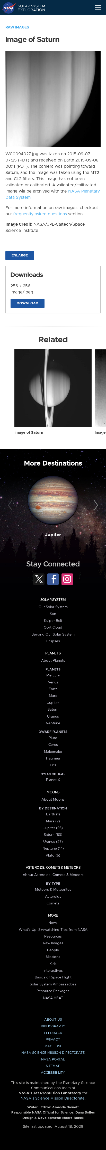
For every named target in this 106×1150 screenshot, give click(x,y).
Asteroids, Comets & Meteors (53, 867)
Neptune (53, 723)
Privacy (53, 1039)
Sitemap (53, 1066)
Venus (53, 682)
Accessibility (53, 1072)
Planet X (53, 780)
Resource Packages (53, 991)
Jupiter (53, 535)
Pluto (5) (53, 855)
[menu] (98, 8)
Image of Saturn (28, 432)
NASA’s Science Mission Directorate (53, 1098)
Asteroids (53, 896)
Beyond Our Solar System (53, 634)
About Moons (53, 799)
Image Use (53, 1046)
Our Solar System (53, 607)
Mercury (53, 675)
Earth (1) (53, 814)
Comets (53, 903)
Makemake (53, 752)
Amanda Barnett (65, 1107)
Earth (53, 689)
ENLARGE (20, 255)
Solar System (53, 600)
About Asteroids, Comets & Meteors (53, 875)
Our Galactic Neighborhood (28, 20)
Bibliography (53, 1026)
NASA (7, 8)
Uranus (53, 716)
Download (27, 303)
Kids (53, 964)
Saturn (53, 709)
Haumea (53, 758)
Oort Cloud (53, 627)
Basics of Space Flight (53, 977)
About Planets (53, 660)
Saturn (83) (53, 835)
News (53, 923)
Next (95, 505)
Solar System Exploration (28, 8)
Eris (53, 765)
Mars (53, 696)
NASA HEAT (53, 998)
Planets (52, 653)
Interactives (53, 970)
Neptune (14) (53, 848)
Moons (53, 792)
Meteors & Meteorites (53, 889)
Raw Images (17, 27)
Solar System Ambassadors (53, 984)
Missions (53, 957)
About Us (53, 1019)
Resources (53, 936)
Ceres (53, 745)
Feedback (53, 1033)
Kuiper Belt (53, 621)
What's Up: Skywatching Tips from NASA (53, 930)
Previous (11, 505)
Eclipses (53, 641)
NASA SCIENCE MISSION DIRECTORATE (53, 1053)
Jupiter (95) (53, 828)
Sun (53, 614)
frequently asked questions (40, 214)
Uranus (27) (53, 842)
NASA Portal (53, 1059)
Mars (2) (53, 821)
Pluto (53, 738)
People (53, 950)
